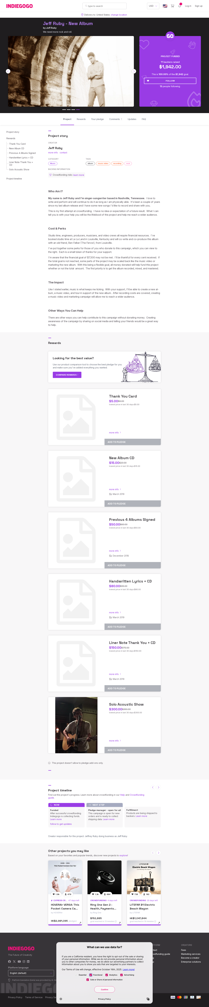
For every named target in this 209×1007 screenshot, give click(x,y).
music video (103, 163)
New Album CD (16, 148)
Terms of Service (34, 997)
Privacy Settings (53, 997)
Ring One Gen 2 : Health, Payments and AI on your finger (104, 908)
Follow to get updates (61, 824)
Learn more (56, 819)
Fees (183, 950)
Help (122, 795)
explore (123, 855)
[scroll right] (134, 71)
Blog (151, 957)
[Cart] (172, 6)
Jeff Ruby (51, 28)
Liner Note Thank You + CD (21, 163)
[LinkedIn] (28, 961)
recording (117, 163)
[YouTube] (19, 961)
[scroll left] (8, 71)
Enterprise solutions (191, 961)
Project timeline (14, 178)
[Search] (86, 6)
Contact (153, 950)
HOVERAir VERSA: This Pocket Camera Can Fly (65, 908)
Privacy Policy (15, 997)
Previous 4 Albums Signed (22, 153)
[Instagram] (24, 961)
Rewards (10, 138)
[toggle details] (82, 924)
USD (151, 6)
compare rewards (66, 375)
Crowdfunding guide (159, 954)
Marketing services (190, 954)
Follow (170, 81)
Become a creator (190, 957)
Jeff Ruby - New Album (68, 23)
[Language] (165, 6)
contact (63, 152)
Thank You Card (17, 144)
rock (128, 163)
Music (52, 163)
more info (53, 152)
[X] (14, 961)
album (90, 163)
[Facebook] (9, 961)
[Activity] (179, 6)
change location (119, 14)
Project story (12, 132)
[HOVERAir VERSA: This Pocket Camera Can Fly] (65, 877)
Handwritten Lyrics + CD (21, 157)
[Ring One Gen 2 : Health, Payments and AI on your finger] (104, 877)
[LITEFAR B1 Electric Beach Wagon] (144, 877)
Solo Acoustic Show (19, 169)
